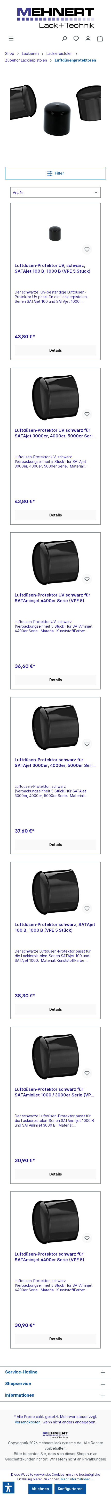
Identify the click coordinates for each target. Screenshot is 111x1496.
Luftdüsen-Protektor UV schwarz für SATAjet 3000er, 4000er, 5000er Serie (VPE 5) (55, 433)
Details (55, 350)
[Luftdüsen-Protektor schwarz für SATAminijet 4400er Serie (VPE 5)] (55, 1221)
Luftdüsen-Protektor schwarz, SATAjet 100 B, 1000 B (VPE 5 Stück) (55, 927)
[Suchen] (64, 39)
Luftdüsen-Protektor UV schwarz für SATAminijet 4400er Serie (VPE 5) (52, 597)
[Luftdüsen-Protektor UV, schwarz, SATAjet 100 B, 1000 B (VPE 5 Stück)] (55, 233)
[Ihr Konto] (88, 39)
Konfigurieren (70, 1488)
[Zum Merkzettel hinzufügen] (87, 249)
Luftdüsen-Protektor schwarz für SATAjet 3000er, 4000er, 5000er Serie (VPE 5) (55, 762)
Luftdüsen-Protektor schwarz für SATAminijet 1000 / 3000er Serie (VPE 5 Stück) (54, 1092)
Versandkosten (28, 1422)
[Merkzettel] (76, 39)
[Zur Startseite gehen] (55, 18)
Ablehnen (40, 1488)
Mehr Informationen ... (77, 1479)
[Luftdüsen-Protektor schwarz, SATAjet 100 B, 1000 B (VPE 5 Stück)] (55, 892)
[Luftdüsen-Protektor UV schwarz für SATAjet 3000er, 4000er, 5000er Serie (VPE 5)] (55, 397)
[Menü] (11, 39)
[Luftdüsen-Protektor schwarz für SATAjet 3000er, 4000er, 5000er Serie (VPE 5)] (55, 727)
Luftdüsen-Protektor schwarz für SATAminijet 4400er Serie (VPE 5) (49, 1256)
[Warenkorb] (100, 39)
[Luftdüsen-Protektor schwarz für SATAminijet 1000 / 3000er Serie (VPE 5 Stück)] (55, 1057)
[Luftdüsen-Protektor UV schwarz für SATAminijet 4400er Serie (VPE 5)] (55, 562)
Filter (59, 173)
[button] (8, 1487)
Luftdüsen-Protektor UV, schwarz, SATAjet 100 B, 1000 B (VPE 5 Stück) (53, 268)
